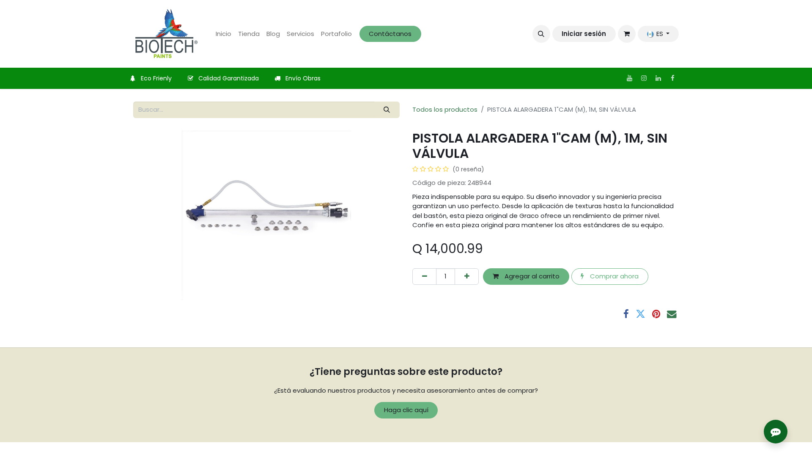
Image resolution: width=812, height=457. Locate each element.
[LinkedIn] (658, 78)
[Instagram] (643, 78)
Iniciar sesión (584, 33)
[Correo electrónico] (672, 314)
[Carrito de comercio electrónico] (627, 34)
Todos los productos (444, 109)
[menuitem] (223, 34)
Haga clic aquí (406, 409)
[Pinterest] (656, 314)
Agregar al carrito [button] (531, 276)
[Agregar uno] (467, 276)
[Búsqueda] (387, 110)
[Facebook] (672, 78)
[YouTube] (629, 78)
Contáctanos (390, 33)
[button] (541, 34)
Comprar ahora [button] (613, 276)
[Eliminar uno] (424, 276)
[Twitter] (640, 314)
